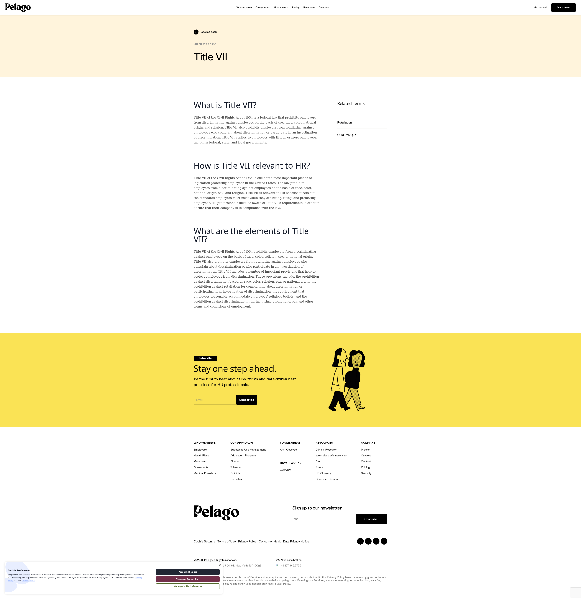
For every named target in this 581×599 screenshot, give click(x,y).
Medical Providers (205, 473)
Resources (309, 7)
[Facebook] (368, 541)
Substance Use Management (248, 449)
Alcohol (235, 461)
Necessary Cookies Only (188, 579)
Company (324, 7)
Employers (200, 449)
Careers (366, 455)
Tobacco (235, 467)
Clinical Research (326, 449)
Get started (540, 7)
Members (200, 461)
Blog (318, 461)
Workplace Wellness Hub (331, 455)
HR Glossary (323, 473)
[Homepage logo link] (18, 7)
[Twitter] (360, 541)
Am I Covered (288, 449)
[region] (114, 578)
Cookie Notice (28, 580)
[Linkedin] (376, 541)
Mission (365, 449)
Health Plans (201, 455)
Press (319, 467)
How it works (281, 7)
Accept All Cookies (188, 572)
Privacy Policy (247, 541)
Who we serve (244, 7)
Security (366, 473)
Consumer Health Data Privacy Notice (284, 541)
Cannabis (236, 479)
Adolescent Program (243, 455)
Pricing (296, 7)
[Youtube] (384, 541)
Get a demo (563, 7)
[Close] (220, 565)
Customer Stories (327, 479)
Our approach (263, 7)
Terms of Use (226, 541)
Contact (366, 461)
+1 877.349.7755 (291, 565)
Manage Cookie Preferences (188, 586)
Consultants (201, 467)
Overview (285, 469)
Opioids (235, 473)
